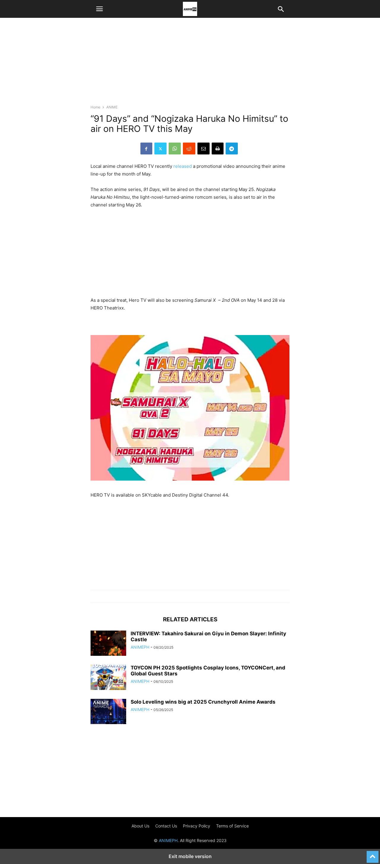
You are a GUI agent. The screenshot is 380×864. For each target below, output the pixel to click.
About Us (140, 825)
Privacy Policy (196, 825)
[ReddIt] (189, 148)
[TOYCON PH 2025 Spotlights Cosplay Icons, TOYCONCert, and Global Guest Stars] (108, 678)
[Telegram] (232, 148)
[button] (99, 9)
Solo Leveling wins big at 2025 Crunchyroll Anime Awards (203, 702)
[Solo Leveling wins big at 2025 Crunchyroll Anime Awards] (108, 712)
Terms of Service (232, 825)
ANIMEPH (140, 647)
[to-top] (373, 854)
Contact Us (166, 825)
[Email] (203, 148)
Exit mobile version (190, 856)
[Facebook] (146, 148)
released (182, 166)
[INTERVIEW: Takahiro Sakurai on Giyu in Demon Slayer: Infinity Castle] (108, 644)
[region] (190, 64)
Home (95, 107)
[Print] (218, 148)
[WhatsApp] (175, 148)
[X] (160, 148)
